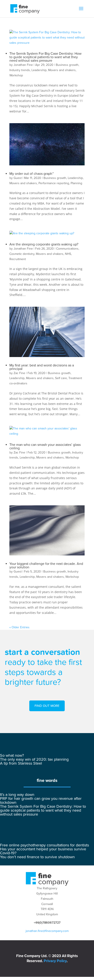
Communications (67, 248)
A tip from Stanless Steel (21, 763)
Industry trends (19, 70)
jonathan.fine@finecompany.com (47, 931)
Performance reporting (53, 183)
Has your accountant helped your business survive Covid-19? (43, 851)
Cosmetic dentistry (21, 254)
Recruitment (17, 259)
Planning (76, 183)
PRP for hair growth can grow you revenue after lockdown (41, 800)
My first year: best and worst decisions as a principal (41, 367)
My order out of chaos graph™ (31, 173)
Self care (61, 378)
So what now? (12, 755)
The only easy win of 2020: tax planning (34, 759)
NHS (68, 254)
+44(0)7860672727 (47, 922)
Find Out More (47, 706)
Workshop (16, 75)
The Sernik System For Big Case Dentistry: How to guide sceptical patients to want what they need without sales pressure (45, 57)
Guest (18, 178)
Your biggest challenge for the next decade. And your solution (46, 565)
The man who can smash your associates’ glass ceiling (45, 446)
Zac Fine (19, 373)
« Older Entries (19, 627)
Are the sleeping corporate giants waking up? (43, 244)
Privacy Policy (55, 961)
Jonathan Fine (23, 65)
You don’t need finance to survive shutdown (37, 857)
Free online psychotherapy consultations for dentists (44, 845)
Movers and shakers (62, 70)
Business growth (67, 65)
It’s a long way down (17, 795)
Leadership (39, 70)
